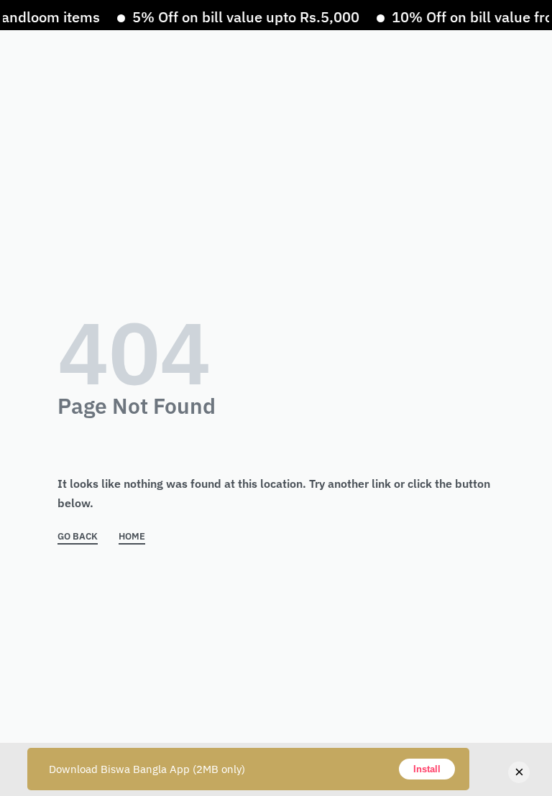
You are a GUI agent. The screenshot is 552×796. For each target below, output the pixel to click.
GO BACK (78, 537)
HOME (132, 537)
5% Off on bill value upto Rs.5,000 (240, 17)
